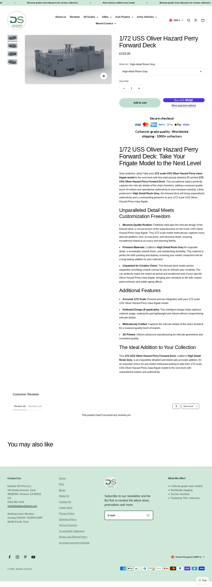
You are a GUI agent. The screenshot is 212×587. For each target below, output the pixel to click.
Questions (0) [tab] (35, 406)
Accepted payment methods (74, 543)
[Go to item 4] (12, 62)
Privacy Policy (67, 513)
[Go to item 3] (12, 54)
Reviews (75, 17)
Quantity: (124, 81)
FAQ (61, 484)
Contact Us (65, 502)
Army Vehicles (145, 17)
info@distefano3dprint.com (22, 506)
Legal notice (65, 507)
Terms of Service (68, 525)
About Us (64, 496)
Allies (105, 17)
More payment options (184, 105)
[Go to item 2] (12, 46)
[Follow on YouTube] (33, 557)
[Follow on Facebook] (9, 557)
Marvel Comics (104, 23)
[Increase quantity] (139, 88)
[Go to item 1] (12, 38)
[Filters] (176, 406)
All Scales (89, 17)
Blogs (62, 490)
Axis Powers (122, 17)
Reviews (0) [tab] (20, 406)
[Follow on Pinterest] (25, 557)
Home (62, 478)
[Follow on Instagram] (17, 557)
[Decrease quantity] (123, 88)
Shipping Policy (67, 519)
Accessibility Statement (72, 531)
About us (60, 17)
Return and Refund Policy (73, 537)
